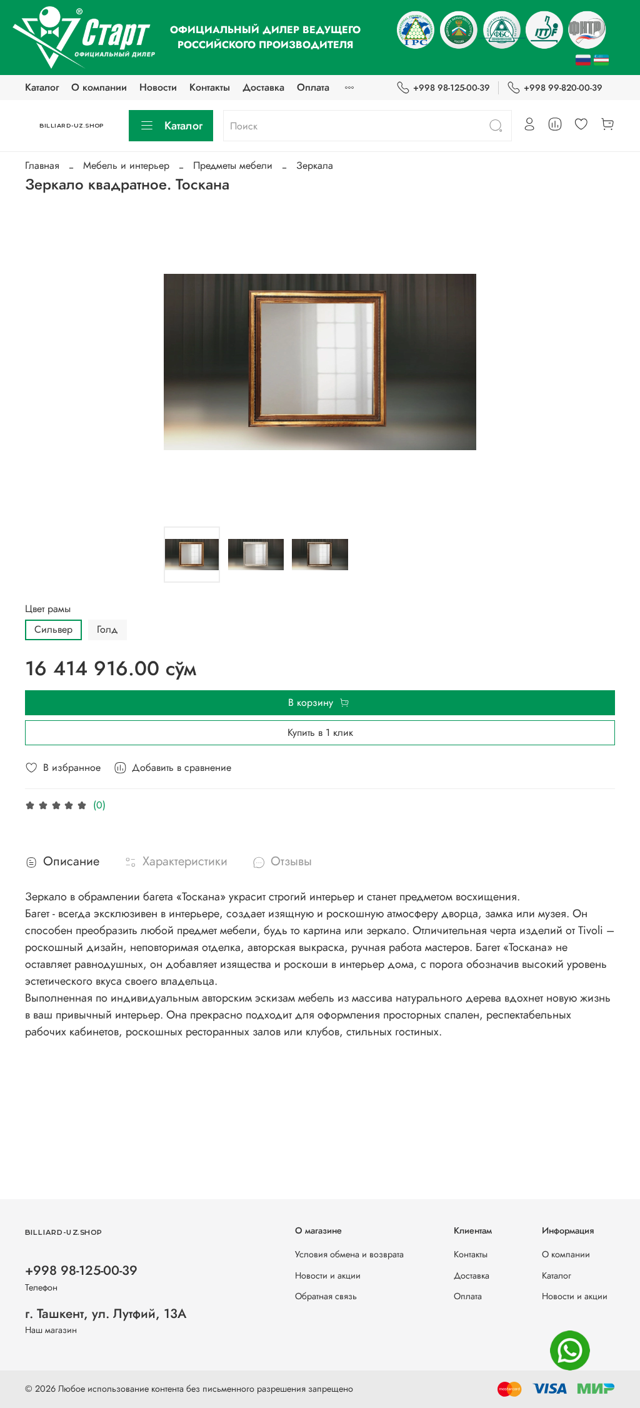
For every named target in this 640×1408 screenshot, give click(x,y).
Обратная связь (326, 1296)
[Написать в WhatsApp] (570, 1350)
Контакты (209, 87)
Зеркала (314, 165)
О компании (99, 87)
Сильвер (53, 629)
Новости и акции (328, 1275)
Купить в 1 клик (320, 732)
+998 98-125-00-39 (451, 87)
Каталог (42, 87)
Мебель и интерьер (126, 165)
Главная (42, 165)
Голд (107, 629)
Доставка (263, 87)
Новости (158, 87)
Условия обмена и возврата (349, 1254)
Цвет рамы (48, 609)
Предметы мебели (232, 165)
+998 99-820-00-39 (563, 87)
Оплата (313, 87)
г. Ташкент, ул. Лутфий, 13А (105, 1313)
